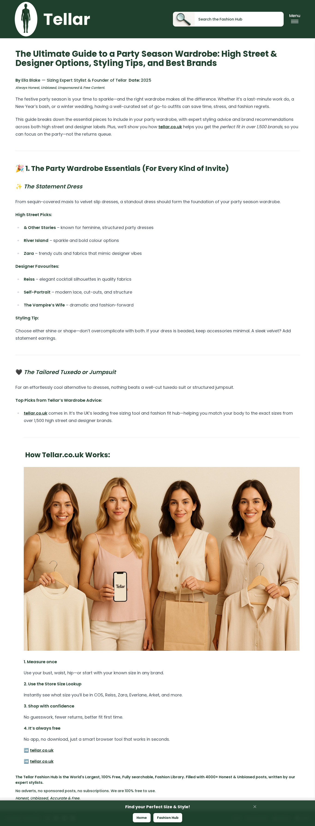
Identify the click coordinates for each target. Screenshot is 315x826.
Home (142, 817)
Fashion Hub (167, 817)
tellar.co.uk (170, 127)
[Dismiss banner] (255, 806)
